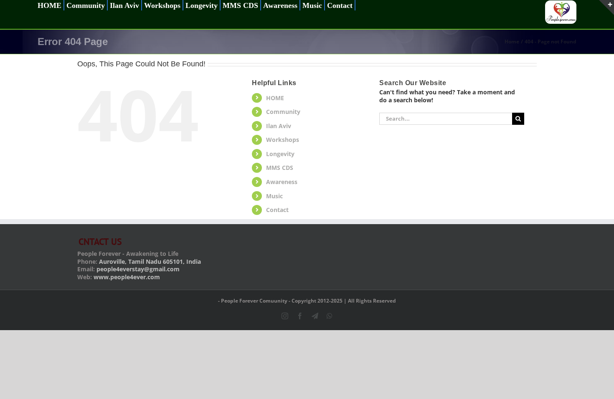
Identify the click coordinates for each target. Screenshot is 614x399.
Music (274, 196)
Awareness (281, 182)
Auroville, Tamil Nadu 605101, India (150, 261)
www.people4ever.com (127, 277)
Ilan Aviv (278, 126)
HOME (275, 98)
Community (283, 112)
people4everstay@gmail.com (138, 269)
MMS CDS (279, 168)
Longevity (280, 154)
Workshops (282, 140)
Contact (277, 210)
